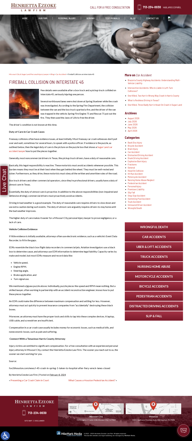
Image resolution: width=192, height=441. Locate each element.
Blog (132, 18)
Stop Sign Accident (136, 195)
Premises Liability (136, 189)
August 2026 (133, 118)
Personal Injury (67, 18)
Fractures (132, 164)
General (131, 167)
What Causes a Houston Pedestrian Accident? (91, 380)
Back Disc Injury (135, 142)
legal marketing (107, 435)
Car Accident (61, 74)
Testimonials (112, 18)
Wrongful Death (135, 208)
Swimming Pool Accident (139, 198)
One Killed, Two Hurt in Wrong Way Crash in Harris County (153, 95)
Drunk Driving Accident (138, 158)
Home (25, 18)
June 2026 (133, 124)
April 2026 (132, 130)
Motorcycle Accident (137, 176)
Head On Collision (136, 170)
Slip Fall (131, 192)
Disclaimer (39, 421)
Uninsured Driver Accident (140, 204)
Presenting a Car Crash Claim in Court (29, 380)
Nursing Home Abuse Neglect (141, 180)
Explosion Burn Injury (137, 161)
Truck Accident (134, 201)
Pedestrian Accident (137, 183)
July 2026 (132, 121)
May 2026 (132, 127)
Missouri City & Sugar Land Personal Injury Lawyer (29, 74)
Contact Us (152, 18)
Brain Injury (133, 148)
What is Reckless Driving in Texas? (143, 100)
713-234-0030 (152, 7)
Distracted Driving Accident (140, 155)
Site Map (28, 421)
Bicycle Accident (135, 145)
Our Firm (42, 18)
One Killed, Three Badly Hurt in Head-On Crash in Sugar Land (155, 104)
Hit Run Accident (135, 173)
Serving (90, 18)
